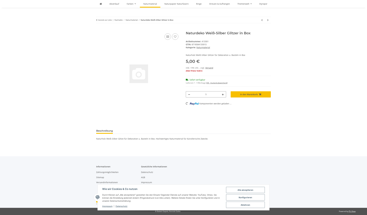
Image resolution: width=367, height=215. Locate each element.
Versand (209, 67)
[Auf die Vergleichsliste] (168, 36)
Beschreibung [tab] (104, 130)
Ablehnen (245, 205)
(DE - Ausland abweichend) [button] (217, 83)
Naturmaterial (203, 47)
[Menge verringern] (189, 94)
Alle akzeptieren (245, 190)
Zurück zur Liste (105, 20)
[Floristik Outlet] (100, 4)
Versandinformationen (107, 182)
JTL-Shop (352, 211)
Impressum (107, 206)
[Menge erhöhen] (223, 94)
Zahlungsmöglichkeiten (107, 172)
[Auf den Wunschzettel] (175, 36)
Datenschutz (121, 206)
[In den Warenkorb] (98, 29)
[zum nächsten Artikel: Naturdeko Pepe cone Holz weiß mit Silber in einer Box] (268, 20)
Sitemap (100, 177)
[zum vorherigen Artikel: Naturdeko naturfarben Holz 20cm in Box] (262, 20)
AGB (143, 177)
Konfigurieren (245, 197)
